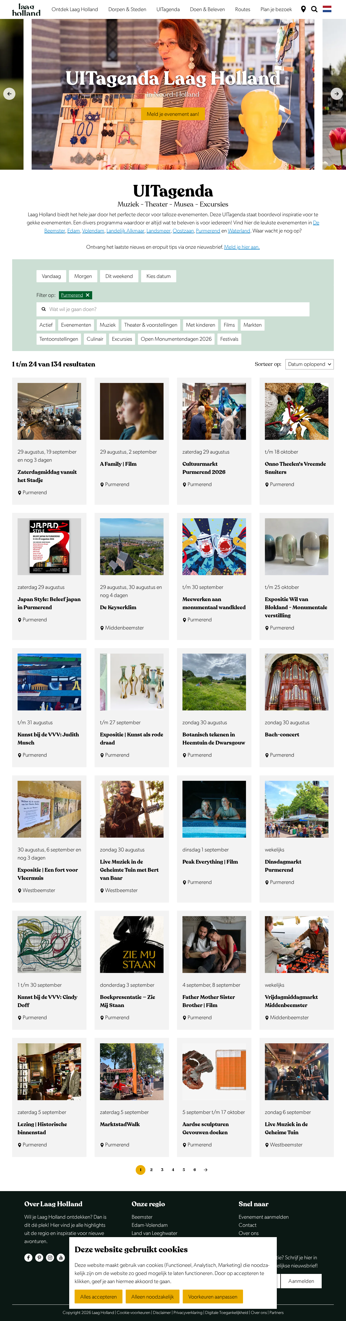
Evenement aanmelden (264, 1217)
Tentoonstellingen (58, 339)
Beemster (142, 1217)
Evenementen (76, 325)
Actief (45, 325)
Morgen (83, 276)
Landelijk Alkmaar (125, 231)
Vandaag (51, 276)
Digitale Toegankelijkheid (226, 1312)
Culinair (95, 339)
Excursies (122, 339)
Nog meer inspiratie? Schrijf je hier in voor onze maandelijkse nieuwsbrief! (278, 1261)
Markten (253, 325)
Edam (73, 231)
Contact (248, 1225)
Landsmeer (159, 231)
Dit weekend (119, 276)
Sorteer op (268, 364)
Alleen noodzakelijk (152, 1297)
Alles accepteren (98, 1297)
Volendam (93, 231)
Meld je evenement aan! (173, 114)
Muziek (108, 325)
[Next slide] (337, 94)
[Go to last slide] (9, 94)
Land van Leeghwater (154, 1233)
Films (229, 325)
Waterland (239, 231)
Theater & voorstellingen (150, 325)
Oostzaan (183, 231)
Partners (277, 1312)
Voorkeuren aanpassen (212, 1297)
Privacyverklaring (188, 1312)
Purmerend (208, 231)
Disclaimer (162, 1312)
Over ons (249, 1233)
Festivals (229, 339)
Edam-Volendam (150, 1225)
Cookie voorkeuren (133, 1312)
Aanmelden (301, 1281)
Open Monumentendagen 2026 (176, 339)
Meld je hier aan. (242, 247)
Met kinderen (200, 325)
